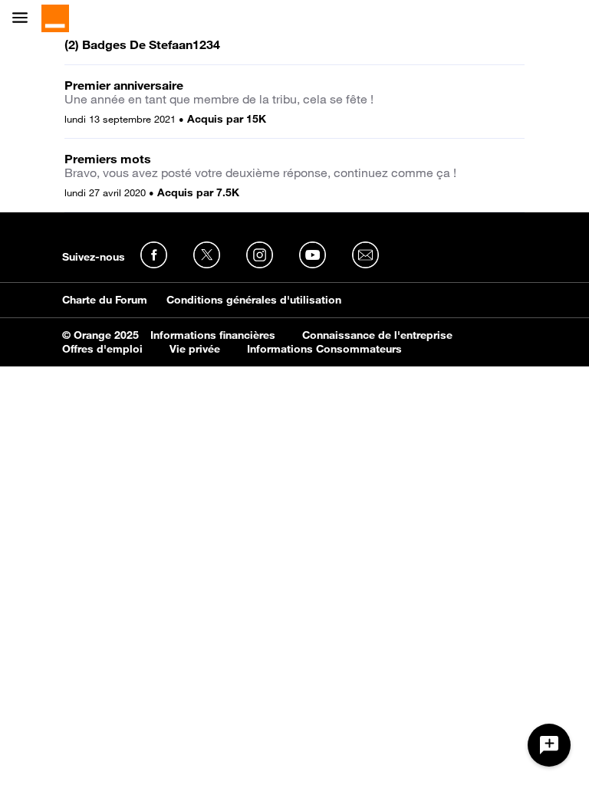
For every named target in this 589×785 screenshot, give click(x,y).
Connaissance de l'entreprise (377, 335)
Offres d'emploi (102, 349)
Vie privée (194, 349)
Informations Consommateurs (324, 349)
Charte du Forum (104, 300)
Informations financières (212, 335)
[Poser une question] (549, 745)
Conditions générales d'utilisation (253, 300)
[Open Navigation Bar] (24, 19)
